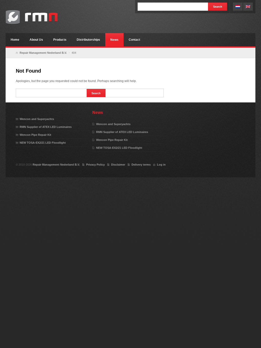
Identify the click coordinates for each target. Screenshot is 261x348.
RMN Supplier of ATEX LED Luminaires (46, 126)
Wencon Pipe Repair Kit (35, 134)
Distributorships (88, 40)
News (114, 40)
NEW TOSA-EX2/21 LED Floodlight (43, 142)
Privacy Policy (95, 164)
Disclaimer (118, 164)
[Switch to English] (248, 7)
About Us (36, 40)
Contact (134, 40)
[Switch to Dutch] (238, 7)
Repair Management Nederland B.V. (44, 17)
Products (60, 40)
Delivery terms (141, 164)
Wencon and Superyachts (37, 119)
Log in (161, 164)
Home (15, 40)
